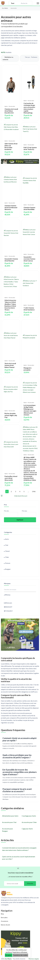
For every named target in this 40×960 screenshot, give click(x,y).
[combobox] (23, 3)
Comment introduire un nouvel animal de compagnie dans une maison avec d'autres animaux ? (19, 849)
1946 (33, 491)
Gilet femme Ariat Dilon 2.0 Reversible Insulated (11, 146)
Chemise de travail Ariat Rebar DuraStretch (11, 111)
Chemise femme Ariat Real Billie (29, 208)
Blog (2, 914)
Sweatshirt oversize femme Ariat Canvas (29, 259)
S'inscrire (30, 883)
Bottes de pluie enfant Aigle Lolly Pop (11, 415)
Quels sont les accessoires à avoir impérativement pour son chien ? (18, 858)
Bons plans (4, 917)
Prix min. (6, 511)
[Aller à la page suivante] (37, 491)
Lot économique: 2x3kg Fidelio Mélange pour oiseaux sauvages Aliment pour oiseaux (30, 410)
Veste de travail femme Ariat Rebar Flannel (10, 365)
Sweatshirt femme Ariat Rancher (11, 260)
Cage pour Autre (27, 829)
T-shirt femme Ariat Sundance (29, 309)
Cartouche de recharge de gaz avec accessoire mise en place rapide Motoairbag (29, 108)
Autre (6, 106)
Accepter (8, 955)
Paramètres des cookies (20, 955)
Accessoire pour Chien (29, 822)
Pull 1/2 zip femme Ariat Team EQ (30, 148)
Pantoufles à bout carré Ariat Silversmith (11, 478)
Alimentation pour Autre (10, 816)
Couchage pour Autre (29, 816)
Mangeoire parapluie (27, 369)
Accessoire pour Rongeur (7, 830)
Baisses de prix (5, 925)
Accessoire (12, 106)
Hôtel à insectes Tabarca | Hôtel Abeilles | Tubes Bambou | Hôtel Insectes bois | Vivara (10, 305)
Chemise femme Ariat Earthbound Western (11, 207)
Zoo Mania (5, 8)
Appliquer (20, 520)
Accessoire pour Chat (9, 822)
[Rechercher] (29, 3)
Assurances (4, 921)
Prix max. (24, 511)
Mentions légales (34, 959)
